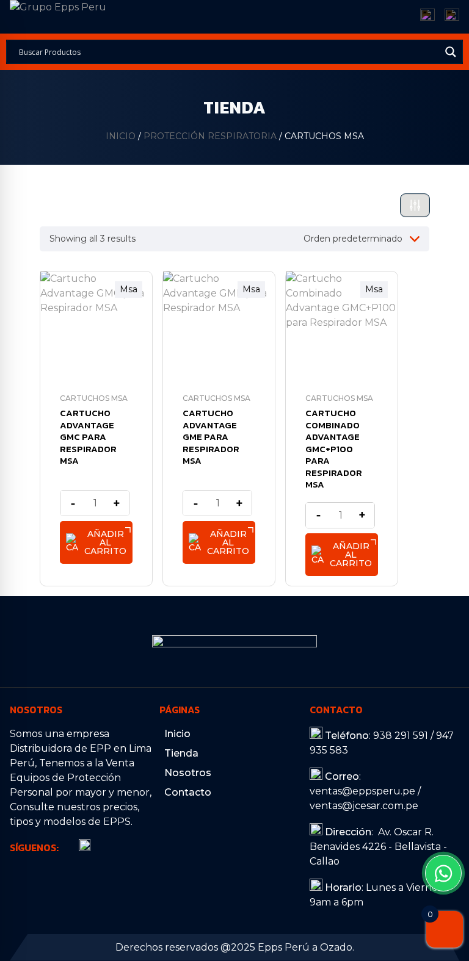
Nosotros (187, 773)
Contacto (187, 792)
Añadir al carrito (105, 542)
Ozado (336, 947)
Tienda (181, 753)
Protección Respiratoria (210, 136)
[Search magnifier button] (450, 51)
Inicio (121, 136)
